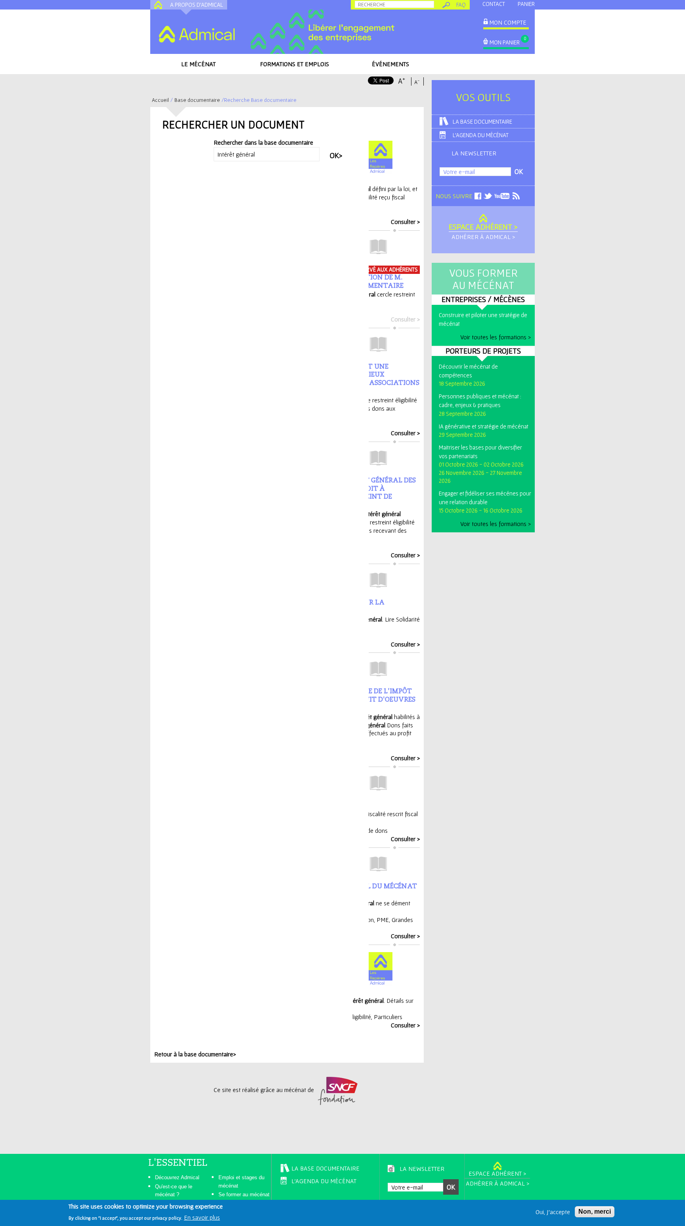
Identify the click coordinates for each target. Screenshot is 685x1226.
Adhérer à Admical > (483, 236)
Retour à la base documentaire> (195, 1054)
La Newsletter (474, 153)
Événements (390, 63)
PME (383, 919)
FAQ (461, 4)
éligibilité (360, 1016)
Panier (526, 3)
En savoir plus (202, 1217)
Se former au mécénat (244, 1194)
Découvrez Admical (177, 1177)
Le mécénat (198, 63)
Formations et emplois (294, 63)
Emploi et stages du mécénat (241, 1181)
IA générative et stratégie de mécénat (483, 426)
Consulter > (405, 221)
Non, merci (594, 1211)
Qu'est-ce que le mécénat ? (173, 1191)
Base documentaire (197, 100)
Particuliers (388, 1016)
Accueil (160, 100)
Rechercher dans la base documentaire (263, 142)
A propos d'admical (196, 4)
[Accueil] (196, 34)
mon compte (507, 22)
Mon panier (505, 42)
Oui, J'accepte (553, 1211)
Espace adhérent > (483, 226)
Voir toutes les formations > (495, 336)
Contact (493, 3)
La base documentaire (482, 121)
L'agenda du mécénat (481, 135)
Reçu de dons (370, 830)
